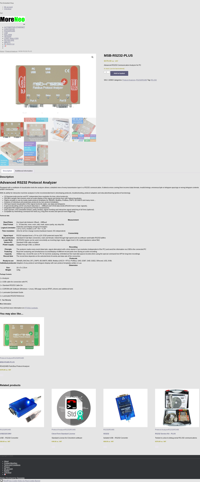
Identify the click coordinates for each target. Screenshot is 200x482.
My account (8, 7)
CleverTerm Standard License (63, 434)
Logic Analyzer (11, 38)
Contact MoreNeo (10, 463)
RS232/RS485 (9, 31)
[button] (92, 57)
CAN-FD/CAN (9, 29)
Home (2, 51)
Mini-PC (7, 42)
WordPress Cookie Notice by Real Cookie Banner (21, 481)
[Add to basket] (1, 375)
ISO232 (106, 434)
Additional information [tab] (24, 171)
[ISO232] (125, 408)
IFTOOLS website (31, 308)
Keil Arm (8, 35)
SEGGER (7, 36)
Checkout (7, 9)
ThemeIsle (21, 478)
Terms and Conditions (12, 465)
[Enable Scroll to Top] (1, 480)
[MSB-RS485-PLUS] (22, 336)
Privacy (7, 467)
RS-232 (154, 80)
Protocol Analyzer (11, 51)
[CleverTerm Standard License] (74, 408)
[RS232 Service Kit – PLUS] (177, 408)
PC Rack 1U (9, 44)
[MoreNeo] (12, 22)
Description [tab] (7, 171)
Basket (6, 471)
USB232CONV (5, 434)
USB (6, 33)
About (6, 461)
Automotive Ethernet (14, 27)
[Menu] (24, 24)
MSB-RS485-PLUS (7, 362)
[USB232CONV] (22, 408)
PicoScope (9, 40)
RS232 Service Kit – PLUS (165, 434)
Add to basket (119, 73)
